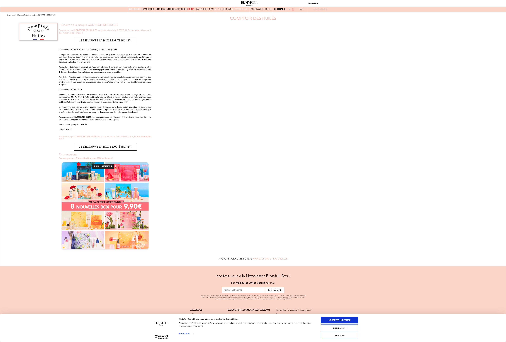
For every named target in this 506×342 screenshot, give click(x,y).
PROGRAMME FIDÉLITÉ (261, 9)
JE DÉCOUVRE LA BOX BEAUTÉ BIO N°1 (105, 40)
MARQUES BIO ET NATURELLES (270, 259)
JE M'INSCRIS (275, 290)
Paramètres (184, 333)
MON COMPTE (313, 3)
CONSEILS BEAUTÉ (320, 9)
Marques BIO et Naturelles (26, 15)
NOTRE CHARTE (225, 9)
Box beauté (11, 15)
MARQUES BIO (242, 9)
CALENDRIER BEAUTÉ (206, 9)
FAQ (301, 9)
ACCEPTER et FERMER (340, 320)
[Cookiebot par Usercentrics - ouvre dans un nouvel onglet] (161, 337)
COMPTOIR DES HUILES (46, 15)
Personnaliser (338, 328)
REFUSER (339, 335)
